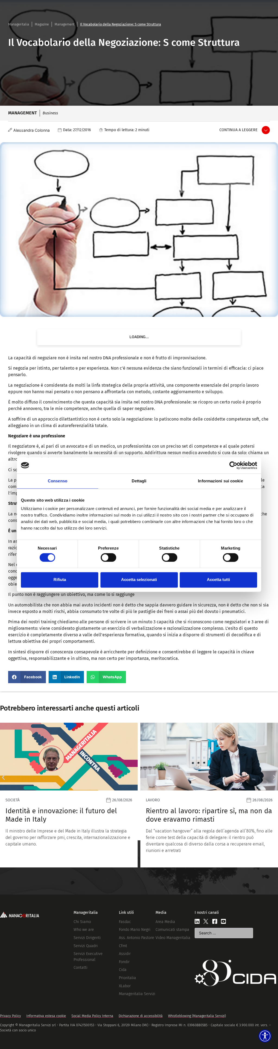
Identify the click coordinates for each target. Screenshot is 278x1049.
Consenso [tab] (57, 481)
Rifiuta (59, 579)
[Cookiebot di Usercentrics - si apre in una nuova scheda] (233, 465)
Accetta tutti (218, 579)
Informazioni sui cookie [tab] (220, 481)
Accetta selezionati (139, 579)
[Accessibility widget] (264, 1035)
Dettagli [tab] (139, 481)
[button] (27, 677)
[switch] (108, 557)
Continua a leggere (238, 130)
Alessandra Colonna (31, 130)
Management (64, 24)
